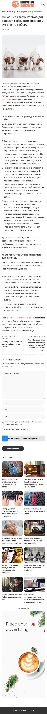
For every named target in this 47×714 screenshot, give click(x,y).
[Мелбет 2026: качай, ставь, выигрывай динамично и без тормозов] (12, 555)
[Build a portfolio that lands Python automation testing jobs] (12, 584)
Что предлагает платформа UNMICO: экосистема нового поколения (10, 512)
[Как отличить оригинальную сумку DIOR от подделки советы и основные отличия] (34, 584)
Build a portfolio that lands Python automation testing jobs (12, 597)
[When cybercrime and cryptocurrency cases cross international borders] (12, 469)
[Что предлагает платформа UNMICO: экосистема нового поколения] (12, 499)
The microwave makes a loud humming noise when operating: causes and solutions (33, 483)
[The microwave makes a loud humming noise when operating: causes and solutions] (34, 469)
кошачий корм (14, 238)
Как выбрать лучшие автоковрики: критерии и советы (34, 511)
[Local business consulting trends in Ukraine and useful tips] (34, 555)
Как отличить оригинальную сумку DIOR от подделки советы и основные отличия (34, 598)
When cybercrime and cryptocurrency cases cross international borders (10, 483)
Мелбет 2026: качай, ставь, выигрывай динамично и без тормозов (10, 569)
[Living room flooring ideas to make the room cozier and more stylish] (34, 528)
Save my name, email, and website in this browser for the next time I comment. (24, 423)
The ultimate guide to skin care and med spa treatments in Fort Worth (12, 540)
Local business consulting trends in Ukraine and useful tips (34, 567)
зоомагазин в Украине (24, 318)
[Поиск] (42, 4)
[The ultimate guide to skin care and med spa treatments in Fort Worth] (12, 528)
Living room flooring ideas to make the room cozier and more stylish (34, 540)
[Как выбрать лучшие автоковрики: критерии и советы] (34, 499)
